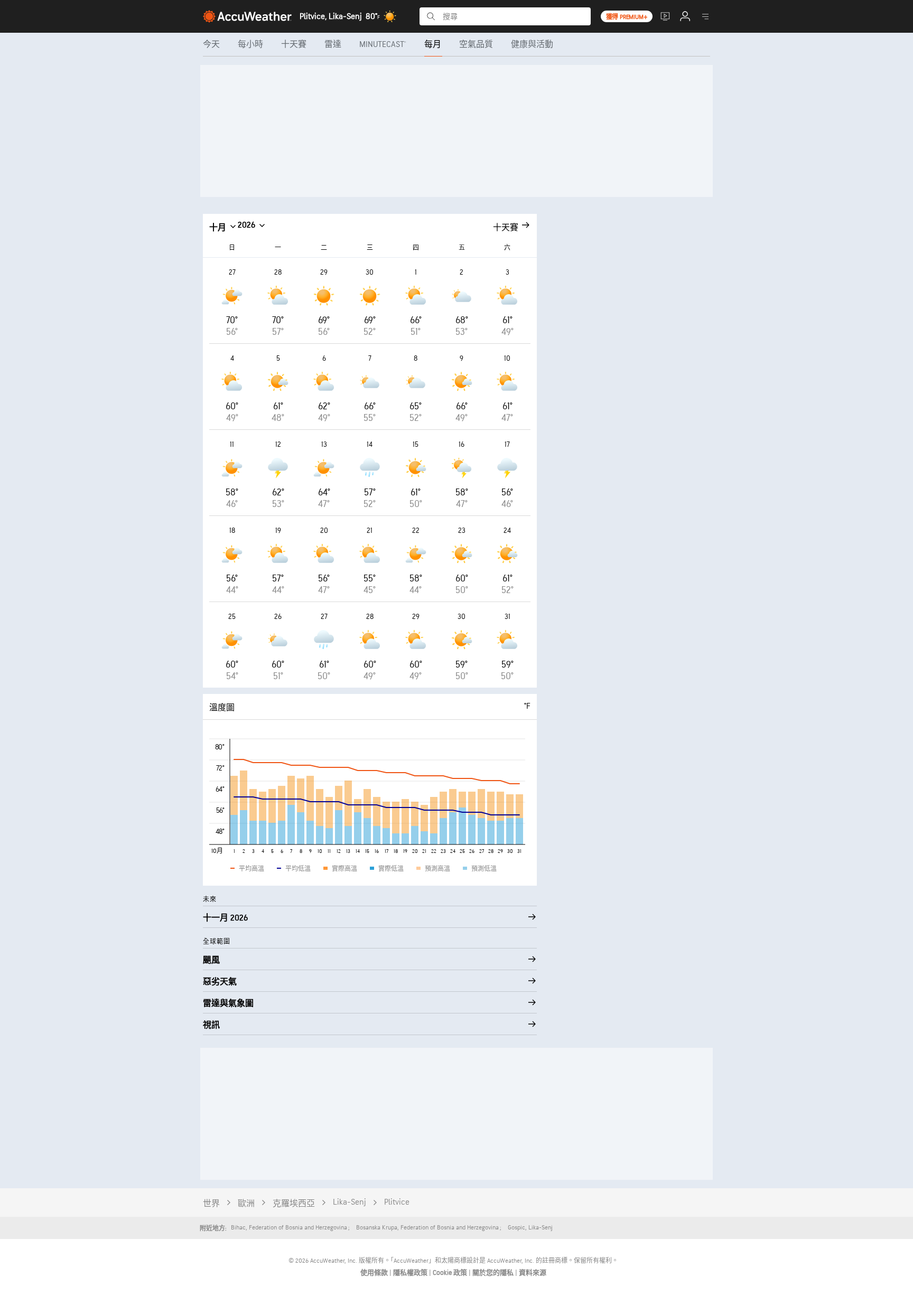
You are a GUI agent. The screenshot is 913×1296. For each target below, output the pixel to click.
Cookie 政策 (451, 1273)
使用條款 (374, 1273)
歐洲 (246, 1204)
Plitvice (396, 1202)
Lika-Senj (349, 1202)
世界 (211, 1204)
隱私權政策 (411, 1273)
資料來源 (532, 1273)
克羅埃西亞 (294, 1204)
